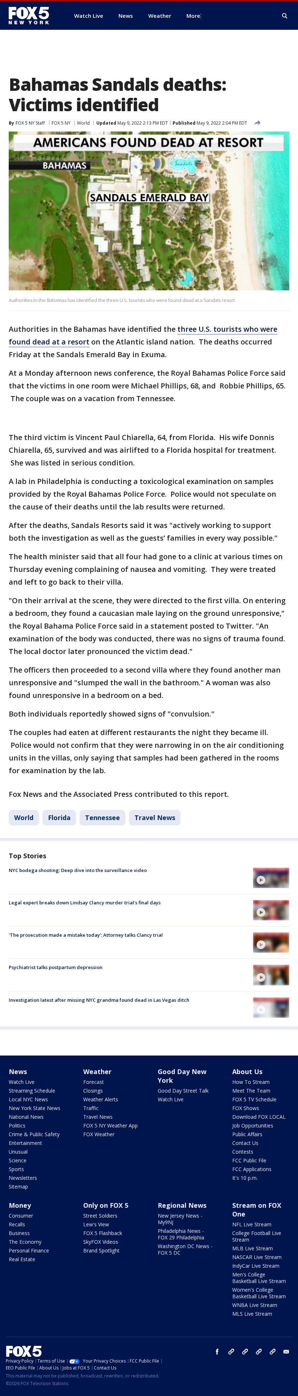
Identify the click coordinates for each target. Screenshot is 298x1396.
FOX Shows (245, 1108)
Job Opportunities (252, 1125)
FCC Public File (249, 1160)
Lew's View (96, 1224)
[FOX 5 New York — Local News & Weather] (33, 15)
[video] (271, 878)
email (286, 1351)
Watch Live (22, 1081)
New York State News (34, 1108)
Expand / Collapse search (285, 16)
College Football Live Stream (256, 1236)
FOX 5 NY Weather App (110, 1125)
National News (26, 1116)
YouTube (259, 1351)
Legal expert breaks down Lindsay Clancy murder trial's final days (85, 902)
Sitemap (18, 1186)
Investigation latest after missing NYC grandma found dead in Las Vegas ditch (99, 1000)
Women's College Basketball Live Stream (259, 1293)
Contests (242, 1151)
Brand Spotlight (101, 1250)
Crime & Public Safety (34, 1134)
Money (20, 1205)
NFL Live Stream (251, 1224)
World (83, 123)
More (193, 15)
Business (19, 1233)
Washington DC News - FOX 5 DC (185, 1249)
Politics (17, 1125)
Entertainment (25, 1142)
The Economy (25, 1241)
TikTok (245, 1351)
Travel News (154, 817)
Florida (59, 817)
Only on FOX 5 (105, 1205)
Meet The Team (251, 1090)
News (18, 1071)
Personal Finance (29, 1250)
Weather (97, 1071)
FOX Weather (98, 1134)
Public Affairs (247, 1134)
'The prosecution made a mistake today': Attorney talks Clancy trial (86, 935)
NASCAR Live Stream (257, 1257)
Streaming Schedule (32, 1090)
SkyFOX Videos (100, 1241)
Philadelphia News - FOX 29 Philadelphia (181, 1234)
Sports (16, 1169)
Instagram (231, 1351)
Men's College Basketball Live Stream (259, 1277)
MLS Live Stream (252, 1313)
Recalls (17, 1224)
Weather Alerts (100, 1099)
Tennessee (102, 817)
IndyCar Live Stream (255, 1265)
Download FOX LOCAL (259, 1116)
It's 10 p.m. (245, 1177)
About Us (247, 1071)
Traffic (90, 1108)
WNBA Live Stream (254, 1305)
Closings (93, 1090)
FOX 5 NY (61, 123)
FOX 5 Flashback (102, 1233)
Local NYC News (28, 1099)
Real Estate (22, 1259)
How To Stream (251, 1081)
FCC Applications (251, 1169)
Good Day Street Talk (183, 1090)
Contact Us (245, 1142)
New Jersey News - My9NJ (180, 1219)
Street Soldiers (100, 1215)
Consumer (21, 1215)
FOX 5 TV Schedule (254, 1099)
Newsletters (23, 1177)
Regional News (182, 1205)
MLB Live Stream (252, 1248)
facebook (217, 1351)
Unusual (18, 1151)
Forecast (93, 1081)
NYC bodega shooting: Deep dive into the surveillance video (78, 870)
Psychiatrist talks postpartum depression (55, 967)
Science (18, 1160)
